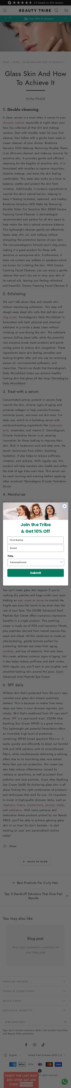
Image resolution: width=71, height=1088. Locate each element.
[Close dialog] (64, 506)
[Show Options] (61, 562)
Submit (35, 573)
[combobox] (35, 562)
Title (10, 556)
